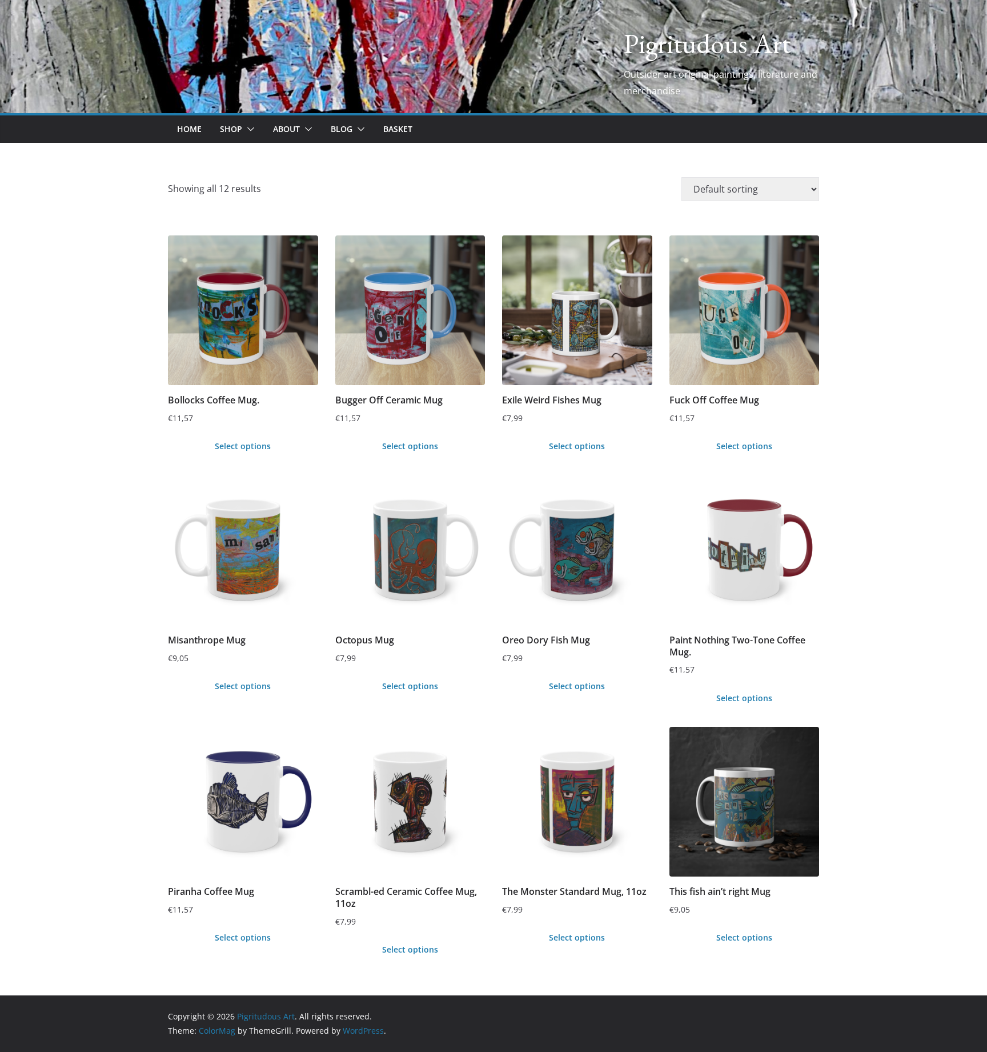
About (286, 128)
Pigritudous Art (707, 43)
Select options (243, 446)
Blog (341, 128)
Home (189, 128)
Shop (231, 128)
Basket (397, 128)
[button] (248, 129)
